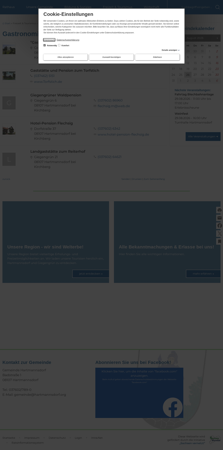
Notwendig (52, 45)
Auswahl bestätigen (111, 57)
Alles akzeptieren (65, 57)
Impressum (49, 40)
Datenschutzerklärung (68, 40)
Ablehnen (157, 57)
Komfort (65, 45)
